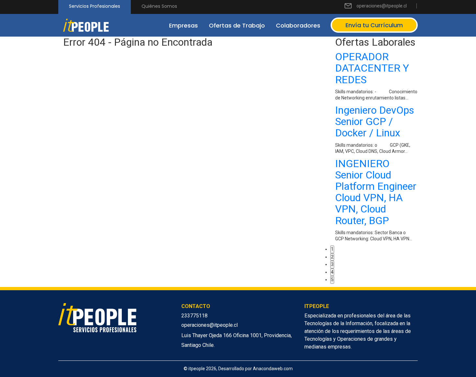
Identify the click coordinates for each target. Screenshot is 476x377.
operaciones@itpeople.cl (382, 5)
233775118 (194, 316)
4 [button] (332, 272)
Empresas (183, 25)
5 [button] (332, 279)
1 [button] (332, 249)
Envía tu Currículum (374, 25)
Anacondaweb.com (273, 368)
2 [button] (332, 256)
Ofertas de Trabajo (237, 25)
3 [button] (332, 264)
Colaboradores (298, 25)
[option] (376, 148)
